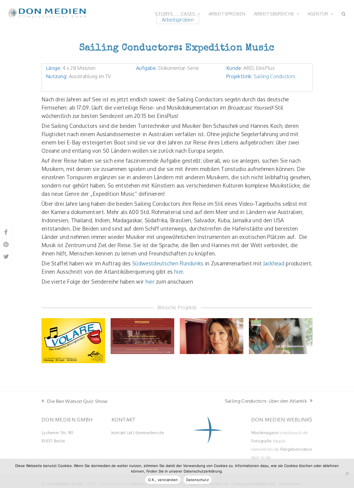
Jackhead (273, 263)
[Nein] (347, 473)
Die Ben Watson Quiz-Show (74, 401)
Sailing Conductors (274, 76)
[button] (343, 13)
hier (178, 271)
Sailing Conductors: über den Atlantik (266, 401)
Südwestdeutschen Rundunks (168, 263)
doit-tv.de (261, 457)
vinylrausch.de (294, 432)
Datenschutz (197, 480)
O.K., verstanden (163, 480)
